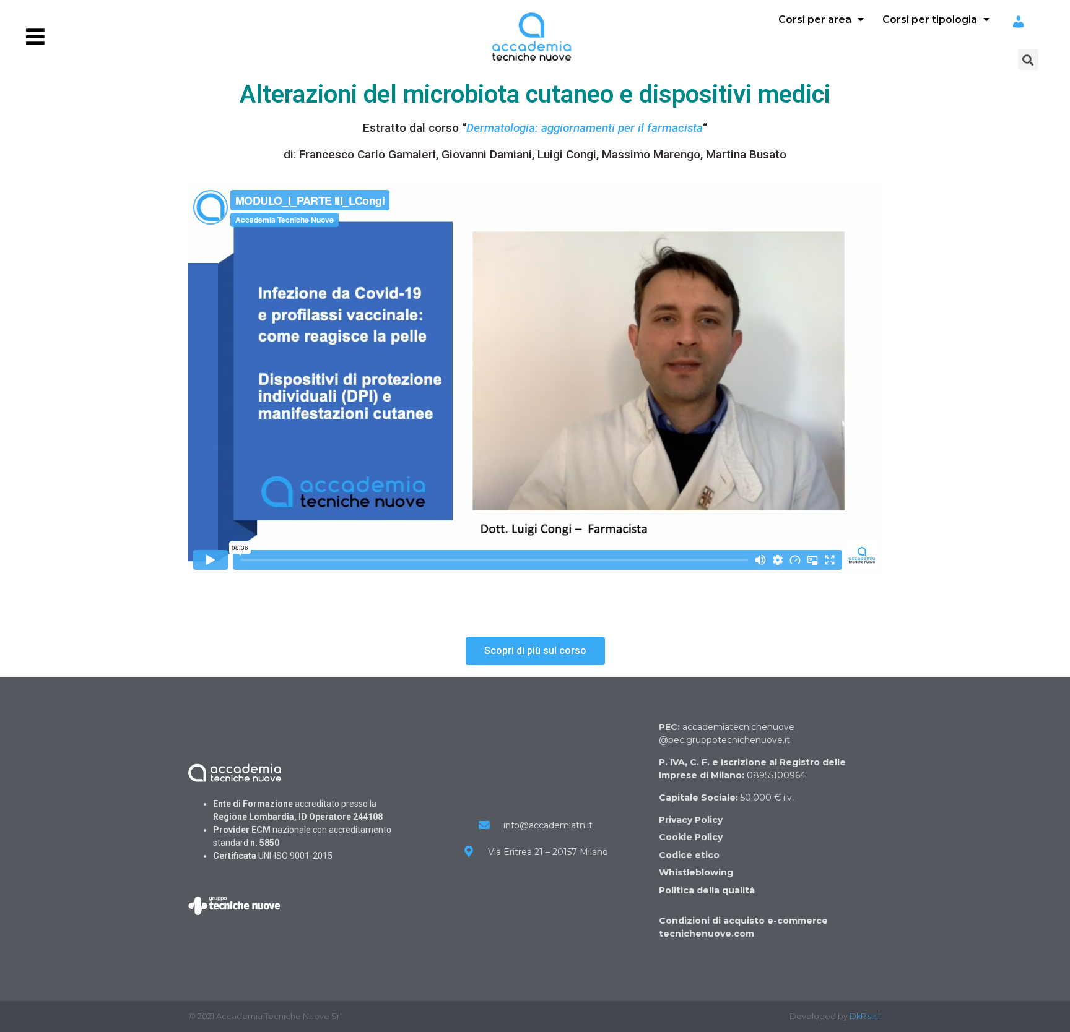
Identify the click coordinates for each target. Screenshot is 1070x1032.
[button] (535, 651)
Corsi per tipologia (929, 19)
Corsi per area (814, 19)
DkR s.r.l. (866, 1016)
